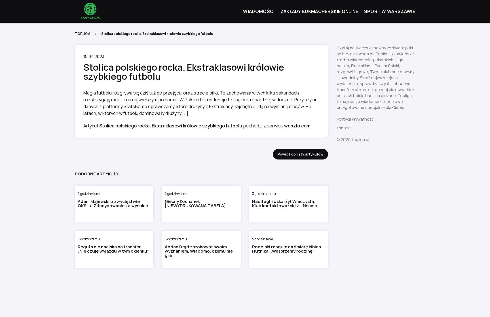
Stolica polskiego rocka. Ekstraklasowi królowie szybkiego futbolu (170, 126)
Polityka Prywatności (356, 119)
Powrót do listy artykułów (300, 154)
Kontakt (344, 128)
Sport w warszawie (389, 11)
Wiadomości (258, 11)
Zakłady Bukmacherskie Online (319, 11)
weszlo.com (297, 126)
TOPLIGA (82, 33)
